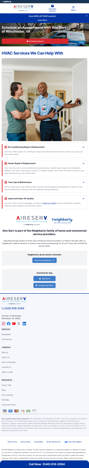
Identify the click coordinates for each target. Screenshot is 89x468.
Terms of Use (12, 442)
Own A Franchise (9, 362)
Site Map (5, 400)
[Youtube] (14, 323)
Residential (6, 334)
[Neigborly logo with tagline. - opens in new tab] (63, 220)
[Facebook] (8, 323)
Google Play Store (46, 285)
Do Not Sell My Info (53, 442)
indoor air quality (50, 203)
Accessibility (38, 442)
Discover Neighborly (43, 260)
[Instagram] (3, 323)
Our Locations (7, 395)
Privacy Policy (25, 442)
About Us (5, 357)
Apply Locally (7, 372)
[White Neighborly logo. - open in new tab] (7, 2)
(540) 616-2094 (14, 308)
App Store (46, 278)
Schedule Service (52, 10)
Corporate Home (9, 405)
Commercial (7, 339)
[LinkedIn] (24, 323)
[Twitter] (19, 323)
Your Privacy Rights (75, 442)
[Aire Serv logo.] (32, 221)
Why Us (5, 352)
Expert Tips (6, 385)
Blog (3, 390)
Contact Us (6, 367)
